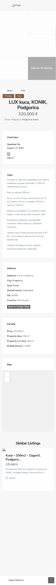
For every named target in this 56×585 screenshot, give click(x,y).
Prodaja (8, 96)
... (44, 472)
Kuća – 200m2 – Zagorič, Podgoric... (23, 457)
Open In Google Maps (18, 306)
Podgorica (27, 119)
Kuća (19, 96)
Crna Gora (28, 290)
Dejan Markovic (16, 580)
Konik (35, 119)
